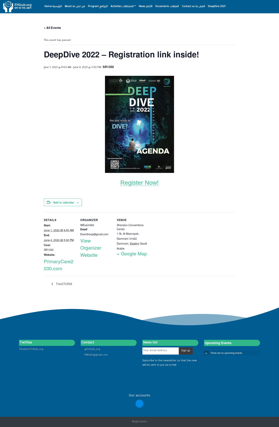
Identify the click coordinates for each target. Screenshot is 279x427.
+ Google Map (132, 253)
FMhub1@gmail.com (96, 355)
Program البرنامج (98, 6)
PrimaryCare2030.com (58, 265)
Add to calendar (63, 202)
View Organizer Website (90, 247)
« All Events (52, 27)
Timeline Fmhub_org (31, 349)
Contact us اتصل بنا (193, 6)
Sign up (185, 351)
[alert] (232, 353)
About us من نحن (75, 6)
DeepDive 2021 (217, 6)
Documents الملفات (167, 6)
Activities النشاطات (122, 6)
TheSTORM (63, 284)
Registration (139, 421)
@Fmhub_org (92, 349)
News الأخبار (145, 6)
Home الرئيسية (53, 6)
